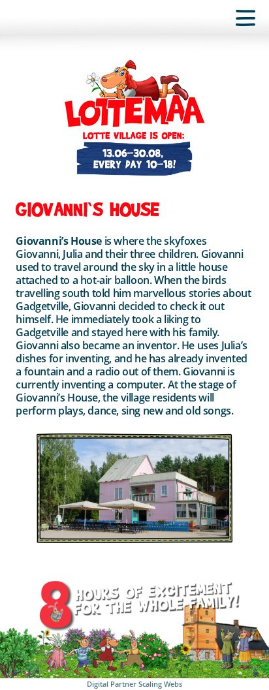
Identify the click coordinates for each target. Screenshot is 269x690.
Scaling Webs (160, 684)
